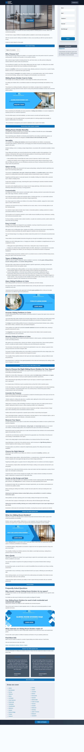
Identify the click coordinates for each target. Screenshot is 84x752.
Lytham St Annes (35, 711)
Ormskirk (33, 705)
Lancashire (33, 715)
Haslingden (11, 704)
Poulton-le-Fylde (35, 701)
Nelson (7, 645)
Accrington (11, 698)
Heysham (33, 697)
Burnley (17, 645)
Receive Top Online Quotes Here (30, 511)
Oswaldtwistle (12, 706)
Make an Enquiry (42, 722)
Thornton (33, 703)
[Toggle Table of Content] (17, 50)
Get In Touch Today (30, 45)
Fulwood (10, 716)
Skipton (25, 645)
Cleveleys (33, 709)
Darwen (10, 710)
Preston (10, 714)
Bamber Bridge (12, 712)
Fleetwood (33, 707)
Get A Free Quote (30, 679)
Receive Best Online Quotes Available (30, 126)
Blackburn (11, 708)
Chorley (33, 687)
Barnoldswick (12, 645)
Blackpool (33, 713)
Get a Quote (30, 20)
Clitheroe (21, 645)
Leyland (33, 689)
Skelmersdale (34, 699)
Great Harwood (12, 700)
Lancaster (33, 691)
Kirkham (33, 693)
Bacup (10, 696)
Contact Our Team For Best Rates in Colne (30, 365)
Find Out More (30, 584)
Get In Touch (68, 46)
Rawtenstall (11, 702)
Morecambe (34, 695)
